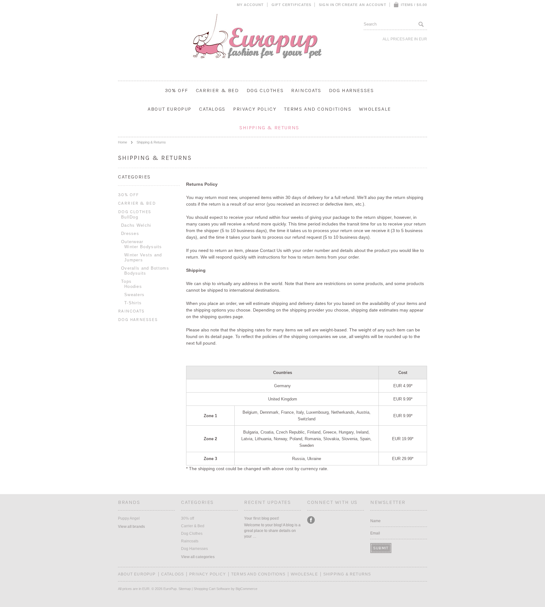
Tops (126, 281)
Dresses (130, 233)
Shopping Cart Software (212, 589)
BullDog (129, 217)
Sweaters (134, 294)
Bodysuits (135, 273)
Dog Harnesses (351, 90)
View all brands (131, 526)
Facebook (311, 520)
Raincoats (306, 90)
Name (375, 521)
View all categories (198, 557)
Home (122, 142)
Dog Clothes (265, 90)
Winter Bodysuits (143, 246)
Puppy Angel (129, 518)
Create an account (364, 5)
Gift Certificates (292, 5)
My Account (250, 5)
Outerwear (132, 241)
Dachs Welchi (136, 225)
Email (375, 533)
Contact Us (271, 250)
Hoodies (133, 286)
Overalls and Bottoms (145, 268)
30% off (176, 90)
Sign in (326, 5)
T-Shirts (133, 303)
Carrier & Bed (217, 90)
